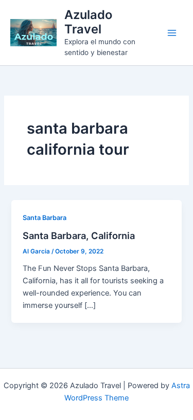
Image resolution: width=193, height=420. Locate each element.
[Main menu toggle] (172, 33)
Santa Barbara (44, 218)
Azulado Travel (88, 21)
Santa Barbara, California (79, 235)
